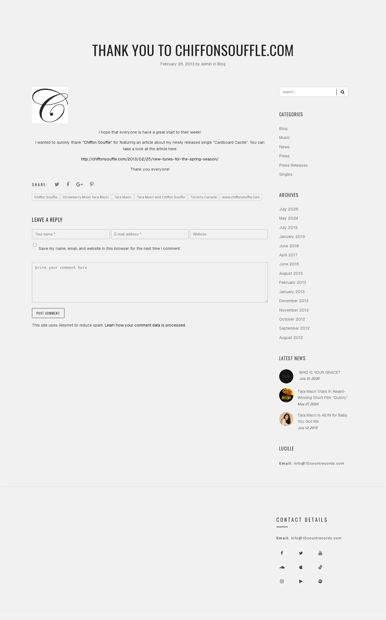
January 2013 (292, 291)
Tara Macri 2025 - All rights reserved (193, 615)
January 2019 (292, 236)
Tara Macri (122, 197)
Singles (285, 174)
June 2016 (289, 264)
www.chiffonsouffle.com (241, 197)
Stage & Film (167, 38)
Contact (247, 38)
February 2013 (292, 282)
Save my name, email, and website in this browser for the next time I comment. (110, 248)
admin (207, 63)
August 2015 (291, 273)
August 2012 (291, 337)
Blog (221, 63)
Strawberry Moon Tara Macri (86, 197)
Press (197, 38)
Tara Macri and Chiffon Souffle (161, 197)
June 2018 (289, 245)
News (284, 146)
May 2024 (288, 218)
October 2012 (292, 319)
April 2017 (288, 255)
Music (121, 38)
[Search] (342, 92)
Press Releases (293, 165)
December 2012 (294, 300)
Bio (141, 38)
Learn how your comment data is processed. (145, 325)
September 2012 (294, 328)
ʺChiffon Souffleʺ (98, 142)
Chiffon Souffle (45, 197)
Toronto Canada (203, 197)
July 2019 (288, 227)
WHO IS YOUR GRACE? (320, 372)
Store (221, 38)
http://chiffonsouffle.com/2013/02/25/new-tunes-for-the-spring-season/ (150, 159)
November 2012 (294, 310)
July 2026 (288, 209)
